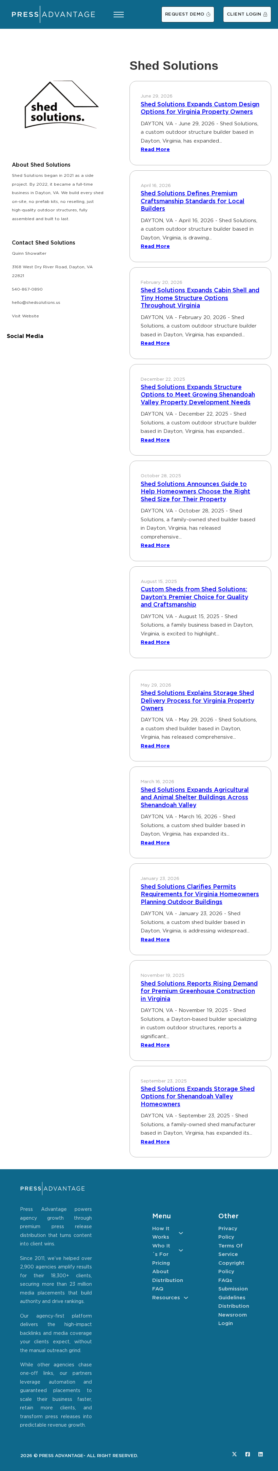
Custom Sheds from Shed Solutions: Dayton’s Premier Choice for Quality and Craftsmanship (194, 597)
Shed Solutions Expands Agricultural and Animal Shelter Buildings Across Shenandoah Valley (195, 797)
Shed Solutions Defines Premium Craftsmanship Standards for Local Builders (192, 201)
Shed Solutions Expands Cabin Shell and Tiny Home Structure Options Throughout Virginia (200, 298)
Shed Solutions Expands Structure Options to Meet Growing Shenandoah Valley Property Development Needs (198, 395)
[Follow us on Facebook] (247, 1454)
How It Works (161, 1233)
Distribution (167, 1280)
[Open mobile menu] (119, 14)
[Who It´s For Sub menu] (180, 1250)
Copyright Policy (231, 1267)
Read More (155, 149)
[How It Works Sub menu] (180, 1233)
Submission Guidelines (233, 1293)
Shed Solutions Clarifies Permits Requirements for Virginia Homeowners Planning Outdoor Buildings (200, 894)
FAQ (157, 1289)
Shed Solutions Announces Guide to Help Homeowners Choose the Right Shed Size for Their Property (195, 492)
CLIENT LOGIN (244, 14)
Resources (166, 1298)
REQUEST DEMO (184, 14)
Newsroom (232, 1315)
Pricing (161, 1263)
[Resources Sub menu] (185, 1297)
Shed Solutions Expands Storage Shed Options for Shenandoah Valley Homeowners (198, 1097)
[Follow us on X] (234, 1454)
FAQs (225, 1280)
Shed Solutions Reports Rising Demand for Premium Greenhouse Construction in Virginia (199, 991)
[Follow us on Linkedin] (260, 1454)
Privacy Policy (227, 1233)
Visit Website (25, 316)
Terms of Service (230, 1250)
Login (225, 1323)
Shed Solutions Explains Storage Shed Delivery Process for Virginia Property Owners (197, 701)
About (160, 1271)
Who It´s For (161, 1250)
